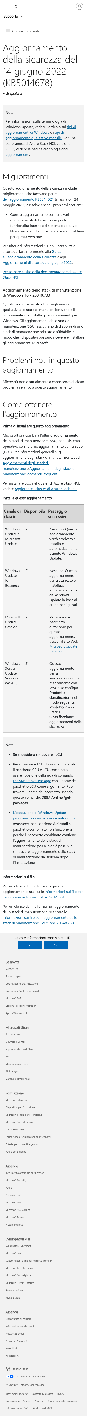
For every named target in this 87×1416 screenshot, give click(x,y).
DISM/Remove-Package (32, 780)
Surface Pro (12, 968)
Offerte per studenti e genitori (22, 1144)
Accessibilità (13, 1355)
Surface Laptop (14, 976)
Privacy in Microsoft (17, 1341)
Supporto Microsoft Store (20, 1049)
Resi (8, 1056)
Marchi (39, 1401)
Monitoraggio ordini (17, 1064)
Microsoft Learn (14, 1253)
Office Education (15, 1129)
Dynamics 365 (13, 1195)
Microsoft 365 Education (19, 1122)
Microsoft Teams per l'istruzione (24, 1114)
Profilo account (14, 1034)
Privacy (60, 1393)
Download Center (15, 1041)
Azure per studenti (16, 1151)
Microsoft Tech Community (21, 1268)
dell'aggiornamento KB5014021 (28, 199)
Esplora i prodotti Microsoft (21, 1005)
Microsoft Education (17, 1100)
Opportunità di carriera (19, 1318)
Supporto (11, 16)
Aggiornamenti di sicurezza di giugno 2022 (37, 262)
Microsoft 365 (13, 998)
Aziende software (15, 1290)
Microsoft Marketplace (18, 1275)
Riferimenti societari (17, 1393)
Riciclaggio (12, 1071)
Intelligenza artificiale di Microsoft (25, 1173)
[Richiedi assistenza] (16, 6)
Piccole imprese (14, 1224)
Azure (9, 1187)
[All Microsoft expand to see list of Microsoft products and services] (5, 6)
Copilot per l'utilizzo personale (23, 991)
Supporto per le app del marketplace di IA (29, 1260)
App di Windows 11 (16, 1013)
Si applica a (14, 93)
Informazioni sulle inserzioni (61, 1401)
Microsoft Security (16, 1180)
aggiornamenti (17, 154)
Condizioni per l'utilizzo (19, 1401)
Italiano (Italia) (21, 1369)
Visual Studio (13, 1297)
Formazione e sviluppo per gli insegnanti (28, 1137)
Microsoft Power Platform (20, 1282)
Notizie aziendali (15, 1333)
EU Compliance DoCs (17, 1408)
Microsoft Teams (15, 1217)
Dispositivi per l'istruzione (20, 1107)
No (56, 945)
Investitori (11, 1348)
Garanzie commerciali (18, 1078)
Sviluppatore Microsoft (18, 1245)
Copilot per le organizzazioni (22, 983)
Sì (29, 945)
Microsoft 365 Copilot (18, 1209)
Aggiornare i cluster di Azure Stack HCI (46, 488)
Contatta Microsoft (42, 1393)
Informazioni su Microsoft (20, 1326)
